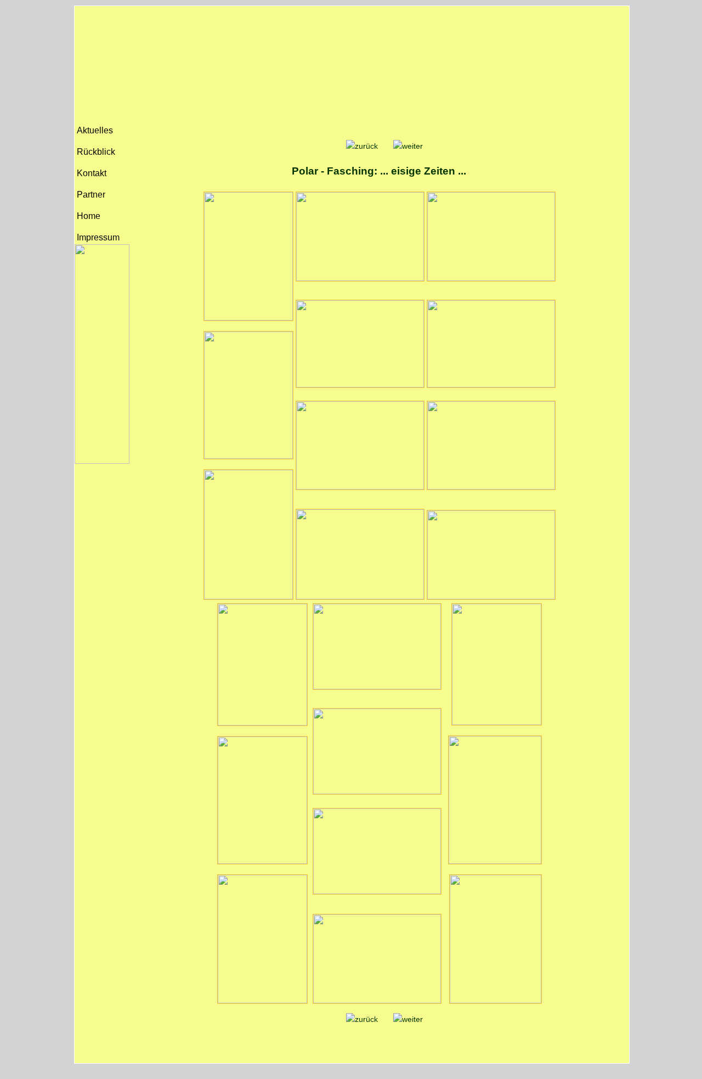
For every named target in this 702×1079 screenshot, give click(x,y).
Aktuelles (94, 130)
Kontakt (90, 173)
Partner (90, 194)
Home (87, 216)
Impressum (97, 237)
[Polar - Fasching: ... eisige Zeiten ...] (362, 146)
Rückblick (95, 151)
